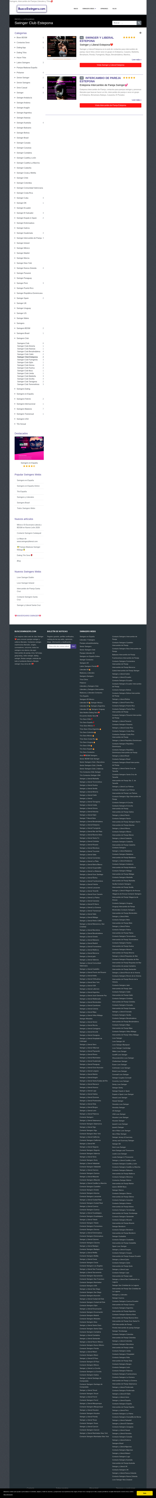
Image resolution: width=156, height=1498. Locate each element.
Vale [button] (144, 1493)
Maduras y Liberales (87, 673)
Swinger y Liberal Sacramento (90, 1272)
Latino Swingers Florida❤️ (89, 666)
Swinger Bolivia (22, 133)
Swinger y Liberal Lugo (88, 1091)
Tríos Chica (84, 679)
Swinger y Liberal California (89, 1137)
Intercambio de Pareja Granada (123, 1008)
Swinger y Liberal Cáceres (89, 1239)
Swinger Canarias (23, 148)
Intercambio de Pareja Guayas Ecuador (126, 1256)
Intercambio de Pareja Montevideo (124, 913)
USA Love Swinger (119, 1114)
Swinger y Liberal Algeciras (122, 1447)
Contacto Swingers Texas (89, 1423)
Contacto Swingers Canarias (122, 1200)
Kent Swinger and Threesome (123, 1150)
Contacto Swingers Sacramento (91, 1276)
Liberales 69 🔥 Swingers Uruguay (92, 709)
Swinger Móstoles (86, 1019)
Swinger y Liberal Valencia (89, 960)
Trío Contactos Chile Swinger (90, 772)
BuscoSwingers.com (31, 8)
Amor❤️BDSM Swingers (88, 755)
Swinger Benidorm (119, 1226)
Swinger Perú (22, 283)
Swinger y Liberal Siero (88, 1044)
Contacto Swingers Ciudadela (123, 1240)
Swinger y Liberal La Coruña (90, 1368)
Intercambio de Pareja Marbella (123, 881)
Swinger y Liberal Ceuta (88, 1259)
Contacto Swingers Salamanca (91, 1124)
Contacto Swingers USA (88, 1286)
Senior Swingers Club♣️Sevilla (91, 765)
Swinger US (21, 313)
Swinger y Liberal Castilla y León (124, 1160)
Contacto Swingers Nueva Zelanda (124, 1476)
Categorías (28, 19)
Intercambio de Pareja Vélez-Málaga (125, 1035)
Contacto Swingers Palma (121, 930)
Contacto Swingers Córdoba (122, 998)
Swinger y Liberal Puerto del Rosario (93, 972)
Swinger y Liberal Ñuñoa (88, 878)
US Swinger (116, 1111)
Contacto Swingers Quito (121, 1263)
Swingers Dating (23, 389)
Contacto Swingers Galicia (89, 1375)
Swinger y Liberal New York (89, 982)
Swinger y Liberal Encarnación (91, 1309)
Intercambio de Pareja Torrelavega (124, 1213)
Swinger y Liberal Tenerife (89, 891)
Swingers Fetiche (23, 399)
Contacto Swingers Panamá (122, 724)
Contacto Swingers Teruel (89, 1393)
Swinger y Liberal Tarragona (90, 802)
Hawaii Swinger (117, 1101)
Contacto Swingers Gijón (89, 1305)
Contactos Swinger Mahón (121, 1180)
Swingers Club (22, 338)
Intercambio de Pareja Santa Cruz (28, 590)
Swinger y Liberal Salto (88, 914)
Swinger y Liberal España (121, 1400)
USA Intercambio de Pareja (122, 1324)
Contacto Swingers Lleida (121, 1351)
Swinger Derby (117, 1088)
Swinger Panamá (23, 273)
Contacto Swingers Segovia (90, 1150)
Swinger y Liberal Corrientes (90, 858)
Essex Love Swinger (119, 1064)
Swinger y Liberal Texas (88, 1420)
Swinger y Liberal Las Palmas (123, 786)
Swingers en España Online (28, 486)
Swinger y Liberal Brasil (120, 756)
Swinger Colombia (24, 183)
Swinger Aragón (23, 108)
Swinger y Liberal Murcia (89, 1025)
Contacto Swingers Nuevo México (92, 1345)
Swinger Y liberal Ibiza (88, 818)
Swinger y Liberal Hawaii (121, 1430)
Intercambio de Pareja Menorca (123, 667)
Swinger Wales (22, 318)
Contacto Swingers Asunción (90, 1295)
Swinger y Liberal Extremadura (91, 1233)
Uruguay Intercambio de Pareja (123, 906)
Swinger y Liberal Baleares (89, 940)
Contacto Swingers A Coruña (122, 802)
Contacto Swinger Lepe (120, 1273)
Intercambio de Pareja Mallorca (123, 1173)
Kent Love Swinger (119, 1147)
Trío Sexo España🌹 (87, 722)
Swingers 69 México (87, 699)
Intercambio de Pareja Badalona (124, 857)
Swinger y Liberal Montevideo (90, 1002)
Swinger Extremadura (25, 223)
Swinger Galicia (23, 228)
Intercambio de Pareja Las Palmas (124, 793)
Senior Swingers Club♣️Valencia (91, 769)
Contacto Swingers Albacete (90, 1180)
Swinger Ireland (22, 243)
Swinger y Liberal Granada (122, 1012)
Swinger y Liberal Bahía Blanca (91, 864)
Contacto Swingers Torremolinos (124, 936)
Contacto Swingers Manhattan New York (94, 1436)
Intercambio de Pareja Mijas (122, 1028)
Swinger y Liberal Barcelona (90, 930)
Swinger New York (24, 263)
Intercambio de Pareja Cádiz (122, 995)
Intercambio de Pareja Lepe (122, 1276)
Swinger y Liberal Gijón (88, 815)
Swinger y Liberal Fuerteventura (91, 881)
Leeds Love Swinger (119, 1154)
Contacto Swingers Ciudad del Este (92, 1302)
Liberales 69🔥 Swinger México (91, 702)
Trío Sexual (21, 424)
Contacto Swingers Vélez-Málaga (124, 1031)
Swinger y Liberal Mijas (88, 1012)
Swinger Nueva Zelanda (26, 268)
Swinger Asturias (23, 118)
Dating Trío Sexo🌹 (25, 555)
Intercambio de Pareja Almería (123, 953)
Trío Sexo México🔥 (87, 736)
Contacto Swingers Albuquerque (91, 1407)
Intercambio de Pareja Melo (122, 923)
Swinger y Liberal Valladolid (89, 1163)
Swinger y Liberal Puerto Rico (123, 702)
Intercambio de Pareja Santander (124, 969)
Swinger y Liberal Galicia (89, 1094)
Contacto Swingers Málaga (122, 871)
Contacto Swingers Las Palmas (123, 790)
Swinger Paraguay (24, 278)
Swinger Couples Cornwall (121, 1078)
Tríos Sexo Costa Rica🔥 (89, 739)
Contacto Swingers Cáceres (90, 1243)
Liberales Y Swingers (87, 640)
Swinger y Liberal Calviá (121, 674)
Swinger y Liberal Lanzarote (90, 888)
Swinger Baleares (23, 128)
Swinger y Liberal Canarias (89, 901)
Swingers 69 (84, 663)
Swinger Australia (23, 123)
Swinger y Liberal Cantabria (90, 1335)
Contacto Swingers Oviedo (89, 1190)
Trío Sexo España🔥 (87, 749)
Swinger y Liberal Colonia (89, 1009)
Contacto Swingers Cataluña (122, 841)
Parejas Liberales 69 (87, 653)
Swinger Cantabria (24, 153)
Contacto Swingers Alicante (122, 1220)
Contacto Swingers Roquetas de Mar (125, 959)
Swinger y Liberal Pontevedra (90, 1101)
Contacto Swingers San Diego (90, 1292)
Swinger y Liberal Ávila (88, 1104)
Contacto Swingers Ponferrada (123, 1390)
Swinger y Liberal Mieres (121, 828)
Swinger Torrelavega (119, 1331)
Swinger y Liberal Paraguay (90, 1064)
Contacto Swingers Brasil (121, 759)
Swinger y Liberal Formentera (90, 946)
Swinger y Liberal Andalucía (122, 861)
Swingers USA (22, 419)
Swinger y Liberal (86, 798)
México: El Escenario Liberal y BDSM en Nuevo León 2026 (29, 526)
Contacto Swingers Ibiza (88, 1322)
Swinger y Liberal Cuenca (89, 1206)
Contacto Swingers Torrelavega (123, 1210)
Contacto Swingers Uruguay (122, 903)
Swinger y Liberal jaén (88, 956)
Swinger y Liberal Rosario (89, 845)
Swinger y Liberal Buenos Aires (91, 835)
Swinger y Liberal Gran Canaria (91, 894)
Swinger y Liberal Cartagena (90, 1028)
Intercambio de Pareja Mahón (123, 1183)
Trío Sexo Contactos (87, 752)
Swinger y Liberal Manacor (89, 1084)
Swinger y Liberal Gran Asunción (91, 1068)
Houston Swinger (118, 1121)
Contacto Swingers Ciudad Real (91, 1203)
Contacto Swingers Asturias (89, 1193)
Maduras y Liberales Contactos (91, 693)
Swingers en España (25, 394)
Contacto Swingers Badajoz (90, 1249)
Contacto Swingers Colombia (122, 1334)
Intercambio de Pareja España (123, 1407)
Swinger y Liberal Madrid (89, 943)
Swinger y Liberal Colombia (122, 1341)
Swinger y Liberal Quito (120, 1259)
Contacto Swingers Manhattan (91, 1282)
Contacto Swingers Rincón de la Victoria (126, 976)
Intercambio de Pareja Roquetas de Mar (126, 963)
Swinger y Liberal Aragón (89, 1077)
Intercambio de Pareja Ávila (122, 1361)
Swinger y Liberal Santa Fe (89, 838)
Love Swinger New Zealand (122, 1480)
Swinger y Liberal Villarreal (89, 1048)
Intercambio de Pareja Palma (122, 933)
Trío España (22, 491)
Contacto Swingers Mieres (121, 832)
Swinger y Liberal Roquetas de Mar (125, 956)
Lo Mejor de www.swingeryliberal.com (27, 540)
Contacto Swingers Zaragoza (122, 1427)
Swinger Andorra (23, 103)
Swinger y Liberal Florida (89, 1417)
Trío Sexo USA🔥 (86, 745)
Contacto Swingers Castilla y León (124, 1164)
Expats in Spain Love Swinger (123, 1094)
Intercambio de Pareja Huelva (123, 946)
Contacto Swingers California (90, 1140)
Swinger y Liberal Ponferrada (122, 1387)
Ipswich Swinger (118, 1127)
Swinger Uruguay (23, 308)
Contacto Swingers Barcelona (123, 1344)
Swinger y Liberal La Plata (89, 861)
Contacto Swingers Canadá (122, 1437)
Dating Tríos (21, 53)
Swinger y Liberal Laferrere (89, 989)
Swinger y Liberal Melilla (88, 1253)
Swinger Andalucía (24, 98)
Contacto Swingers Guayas (122, 1253)
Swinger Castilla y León (26, 158)
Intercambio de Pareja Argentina (124, 1311)
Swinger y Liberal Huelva (89, 785)
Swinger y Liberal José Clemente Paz (93, 995)
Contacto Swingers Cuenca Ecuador (125, 1301)
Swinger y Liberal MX (87, 1143)
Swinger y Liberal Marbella (89, 778)
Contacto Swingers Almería (122, 949)
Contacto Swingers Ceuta (89, 1262)
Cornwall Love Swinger (120, 1074)
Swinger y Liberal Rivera (88, 1054)
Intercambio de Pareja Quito (122, 1266)
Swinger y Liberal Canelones (90, 1005)
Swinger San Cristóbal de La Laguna (125, 1285)
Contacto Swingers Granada (122, 1005)
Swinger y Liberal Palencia (89, 1114)
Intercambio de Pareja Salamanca (124, 1384)
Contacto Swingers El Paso (89, 1362)
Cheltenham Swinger (119, 1061)
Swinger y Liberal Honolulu (122, 1433)
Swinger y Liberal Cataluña (122, 838)
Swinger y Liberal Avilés (88, 976)
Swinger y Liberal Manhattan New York (94, 1433)
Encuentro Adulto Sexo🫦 (89, 716)
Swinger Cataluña (23, 168)
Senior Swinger (22, 78)
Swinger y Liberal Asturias (89, 812)
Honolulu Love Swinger (120, 1104)
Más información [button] (8, 1494)
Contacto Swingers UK (120, 1470)
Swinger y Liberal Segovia (89, 1147)
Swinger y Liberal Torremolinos (91, 782)
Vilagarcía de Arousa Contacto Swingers (126, 894)
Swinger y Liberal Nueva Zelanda (124, 1473)
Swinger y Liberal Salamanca (90, 1120)
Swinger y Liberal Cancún (89, 1426)
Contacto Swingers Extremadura (91, 1236)
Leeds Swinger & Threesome (122, 1157)
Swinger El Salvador (24, 213)
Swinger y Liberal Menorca (89, 953)
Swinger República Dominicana (29, 293)
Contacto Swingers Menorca (122, 1177)
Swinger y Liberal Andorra (121, 1440)
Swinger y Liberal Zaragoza (90, 1035)
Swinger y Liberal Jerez (120, 1397)
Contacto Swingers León (121, 1367)
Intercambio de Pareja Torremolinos (125, 939)
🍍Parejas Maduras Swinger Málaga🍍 (28, 548)
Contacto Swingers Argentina (122, 1308)
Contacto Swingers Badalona (122, 854)
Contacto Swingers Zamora (89, 1173)
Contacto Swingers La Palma (122, 1413)
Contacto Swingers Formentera (91, 1226)
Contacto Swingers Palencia (122, 1371)
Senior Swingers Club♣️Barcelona (92, 762)
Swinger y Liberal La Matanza (90, 871)
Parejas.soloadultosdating (89, 643)
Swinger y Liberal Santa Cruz (29, 605)
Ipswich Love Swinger (120, 1124)
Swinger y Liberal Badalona (122, 851)
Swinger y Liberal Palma (121, 926)
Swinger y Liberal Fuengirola (90, 828)
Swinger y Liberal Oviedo (89, 936)
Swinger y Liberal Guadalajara (91, 1213)
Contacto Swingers (86, 1117)
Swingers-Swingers (87, 676)
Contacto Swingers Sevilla (121, 1015)
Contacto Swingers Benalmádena (124, 1018)
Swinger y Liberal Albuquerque (91, 1403)
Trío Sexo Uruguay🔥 (87, 742)
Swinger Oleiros (118, 1190)
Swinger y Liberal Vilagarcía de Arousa (126, 890)
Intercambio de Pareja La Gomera (124, 1380)
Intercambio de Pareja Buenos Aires (125, 1318)
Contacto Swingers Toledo (89, 1223)
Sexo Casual (21, 88)
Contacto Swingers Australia (122, 1460)
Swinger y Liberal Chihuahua (90, 979)
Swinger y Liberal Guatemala (90, 1061)
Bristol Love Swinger (119, 1071)
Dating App (21, 48)
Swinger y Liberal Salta (88, 854)
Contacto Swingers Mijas (121, 1025)
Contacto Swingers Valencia (90, 1153)
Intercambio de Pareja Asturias (123, 825)
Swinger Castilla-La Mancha (28, 163)
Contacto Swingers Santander (123, 1216)
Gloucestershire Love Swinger (123, 1058)
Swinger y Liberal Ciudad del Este (92, 1299)
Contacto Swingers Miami (89, 1355)
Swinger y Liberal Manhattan (90, 1058)
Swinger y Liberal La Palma (89, 897)
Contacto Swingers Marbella (122, 877)
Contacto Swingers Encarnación (91, 1312)
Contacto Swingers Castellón (90, 1186)
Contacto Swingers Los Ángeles (91, 1266)
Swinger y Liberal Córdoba (89, 841)
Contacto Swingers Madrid (89, 1315)
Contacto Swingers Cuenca (89, 1210)
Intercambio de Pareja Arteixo (123, 1206)
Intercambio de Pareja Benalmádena (125, 1021)
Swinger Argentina (24, 113)
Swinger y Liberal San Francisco (91, 1269)
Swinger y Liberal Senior (88, 1022)
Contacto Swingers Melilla (89, 1256)
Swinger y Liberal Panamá (121, 721)
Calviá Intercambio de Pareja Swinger (125, 670)
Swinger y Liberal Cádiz (88, 795)
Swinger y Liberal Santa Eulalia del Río (94, 1081)
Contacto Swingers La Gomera (123, 1377)
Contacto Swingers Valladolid (90, 1167)
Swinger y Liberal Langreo (89, 1071)
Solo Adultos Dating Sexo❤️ (90, 712)
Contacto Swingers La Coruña (90, 1371)
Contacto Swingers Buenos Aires (124, 1314)
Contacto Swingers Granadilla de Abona (126, 1417)
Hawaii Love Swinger (119, 1097)
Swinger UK (21, 303)
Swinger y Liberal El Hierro (89, 904)
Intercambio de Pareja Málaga (123, 874)
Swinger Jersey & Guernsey (122, 1137)
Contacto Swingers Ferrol (89, 1400)
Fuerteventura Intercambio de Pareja (125, 658)
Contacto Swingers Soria (89, 1160)
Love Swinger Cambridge (121, 1048)
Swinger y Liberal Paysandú (90, 1051)
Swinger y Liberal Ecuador (121, 677)
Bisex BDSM (21, 38)
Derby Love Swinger (119, 1084)
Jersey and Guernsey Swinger (123, 1140)
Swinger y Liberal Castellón (89, 969)
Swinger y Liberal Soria (88, 1157)
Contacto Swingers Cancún (89, 1430)
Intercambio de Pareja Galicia (123, 812)
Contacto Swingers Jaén (121, 985)
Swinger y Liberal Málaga (89, 917)
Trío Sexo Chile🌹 (86, 719)
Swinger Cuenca (118, 1298)
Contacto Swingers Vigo (88, 1130)
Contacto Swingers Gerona (89, 1229)
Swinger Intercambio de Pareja (29, 238)
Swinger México (23, 248)
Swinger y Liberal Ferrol (88, 1397)
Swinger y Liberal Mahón (89, 1074)
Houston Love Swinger (120, 1117)
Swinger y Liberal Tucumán (89, 851)
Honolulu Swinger (118, 1107)
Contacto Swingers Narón (121, 818)
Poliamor (20, 73)
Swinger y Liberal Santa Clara (90, 1325)
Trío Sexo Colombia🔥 (88, 732)
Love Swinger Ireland (25, 583)
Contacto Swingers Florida (89, 1348)
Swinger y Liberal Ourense (89, 1097)
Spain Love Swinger (119, 1246)
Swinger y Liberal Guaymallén (90, 868)
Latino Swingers (23, 63)
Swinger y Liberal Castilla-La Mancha (93, 1183)
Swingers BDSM (23, 328)
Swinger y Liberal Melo (120, 916)
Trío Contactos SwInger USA (90, 775)
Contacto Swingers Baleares (122, 1170)
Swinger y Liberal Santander (90, 1338)
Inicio (76, 8)
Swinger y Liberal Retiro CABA (91, 921)
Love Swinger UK (118, 1041)
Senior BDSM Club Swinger (89, 759)
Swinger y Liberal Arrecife (89, 1032)
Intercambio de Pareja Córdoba (123, 1002)
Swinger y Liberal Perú (120, 1410)
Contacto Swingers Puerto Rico (123, 706)
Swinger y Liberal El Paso (89, 1358)
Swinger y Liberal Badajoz (89, 1246)
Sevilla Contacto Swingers (121, 884)
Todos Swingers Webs (26, 508)
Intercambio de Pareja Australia (123, 1463)
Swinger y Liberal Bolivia (121, 699)
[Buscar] (139, 23)
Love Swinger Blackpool (121, 1045)
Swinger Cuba (22, 198)
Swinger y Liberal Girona (89, 808)
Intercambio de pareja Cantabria (124, 966)
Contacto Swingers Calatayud (29, 533)
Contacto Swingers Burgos (121, 1364)
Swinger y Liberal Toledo (88, 1219)
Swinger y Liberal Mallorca (89, 950)
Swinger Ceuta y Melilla (26, 173)
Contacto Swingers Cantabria (90, 1332)
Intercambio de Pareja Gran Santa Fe (125, 1321)
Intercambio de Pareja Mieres (123, 835)
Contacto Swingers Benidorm (122, 1230)
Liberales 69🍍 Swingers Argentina (92, 706)
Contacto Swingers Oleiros (121, 1193)
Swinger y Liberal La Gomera (90, 907)
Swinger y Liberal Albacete (89, 1177)
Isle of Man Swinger (119, 1134)
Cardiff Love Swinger (119, 1055)
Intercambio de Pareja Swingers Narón (126, 822)
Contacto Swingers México (89, 1365)
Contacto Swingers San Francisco (92, 1279)
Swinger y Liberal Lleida (88, 805)
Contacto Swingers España (122, 1404)
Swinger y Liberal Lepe (120, 1269)
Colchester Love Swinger (121, 1068)
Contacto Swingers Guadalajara (91, 1216)
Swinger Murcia (22, 258)
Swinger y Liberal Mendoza (89, 848)
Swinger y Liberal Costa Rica (122, 728)
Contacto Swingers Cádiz (121, 992)
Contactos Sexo (23, 43)
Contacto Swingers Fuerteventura (124, 1374)
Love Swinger (117, 1038)
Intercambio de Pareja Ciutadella (124, 1243)
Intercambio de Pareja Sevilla (122, 887)
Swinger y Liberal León (88, 1110)
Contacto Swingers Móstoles (90, 1319)
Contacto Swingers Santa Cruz (27, 598)
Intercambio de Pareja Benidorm (124, 1233)
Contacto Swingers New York (90, 1134)
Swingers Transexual (25, 414)
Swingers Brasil (22, 333)
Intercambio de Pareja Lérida (122, 1347)
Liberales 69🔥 (85, 669)
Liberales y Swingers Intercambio (92, 689)
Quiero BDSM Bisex (119, 1187)
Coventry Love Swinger (120, 1081)
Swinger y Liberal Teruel (88, 1390)
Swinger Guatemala (24, 233)
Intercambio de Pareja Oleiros (123, 1197)
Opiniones (104, 8)
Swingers (20, 323)
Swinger (19, 93)
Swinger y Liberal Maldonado (90, 999)
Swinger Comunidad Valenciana (29, 188)
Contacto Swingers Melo (121, 920)
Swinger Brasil (22, 138)
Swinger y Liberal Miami (88, 1352)
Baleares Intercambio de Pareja (123, 655)
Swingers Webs (88, 8)
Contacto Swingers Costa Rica (123, 731)
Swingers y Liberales (25, 497)
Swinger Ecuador (23, 208)
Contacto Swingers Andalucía (122, 864)
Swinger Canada (23, 143)
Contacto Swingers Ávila (121, 1357)
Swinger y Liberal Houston (89, 1410)
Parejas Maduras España (26, 68)
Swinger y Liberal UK (119, 1466)
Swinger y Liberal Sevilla (88, 788)
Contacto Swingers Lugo (121, 1456)
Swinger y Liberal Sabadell (121, 1420)
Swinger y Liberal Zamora (89, 1170)
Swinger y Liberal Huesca (89, 1087)
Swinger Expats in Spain (26, 218)
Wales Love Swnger (119, 1051)
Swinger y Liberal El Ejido (121, 1394)
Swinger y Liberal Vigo (88, 1127)
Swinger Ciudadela (119, 1236)
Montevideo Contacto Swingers (123, 910)
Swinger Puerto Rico (24, 288)
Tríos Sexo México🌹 (87, 726)
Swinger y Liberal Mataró (121, 1453)
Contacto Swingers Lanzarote (90, 1196)
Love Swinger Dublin (25, 577)
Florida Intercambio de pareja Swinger (126, 1328)
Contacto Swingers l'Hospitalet (123, 1354)
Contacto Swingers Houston (90, 1413)
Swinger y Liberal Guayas (121, 1249)
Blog (114, 8)
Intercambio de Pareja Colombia (124, 1338)
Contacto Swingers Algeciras (122, 1450)
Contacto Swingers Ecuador (122, 680)
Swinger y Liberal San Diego (90, 1289)
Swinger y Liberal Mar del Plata (91, 831)
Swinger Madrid (22, 253)
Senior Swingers (23, 83)
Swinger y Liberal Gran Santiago (91, 874)
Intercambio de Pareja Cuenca (123, 1304)
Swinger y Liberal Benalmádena (91, 821)
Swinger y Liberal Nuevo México (91, 1342)
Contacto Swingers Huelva (121, 943)
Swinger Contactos (86, 660)
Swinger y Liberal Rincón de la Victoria (126, 972)
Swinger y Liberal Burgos (89, 1107)
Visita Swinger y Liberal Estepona (110, 65)
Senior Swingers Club (87, 650)
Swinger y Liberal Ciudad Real (91, 1200)
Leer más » (136, 60)
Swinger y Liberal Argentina (89, 992)
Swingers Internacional (25, 404)
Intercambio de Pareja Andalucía (124, 867)
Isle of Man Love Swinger (121, 1131)
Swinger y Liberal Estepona (89, 825)
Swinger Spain (22, 298)
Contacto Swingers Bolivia (121, 690)
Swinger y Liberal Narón (121, 815)
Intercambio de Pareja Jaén (122, 988)
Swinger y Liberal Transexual (90, 911)
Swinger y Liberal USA (88, 985)
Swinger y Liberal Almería (89, 792)
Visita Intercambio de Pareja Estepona (110, 105)
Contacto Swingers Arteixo (121, 1203)
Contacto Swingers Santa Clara (91, 1329)
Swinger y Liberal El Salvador (122, 1423)
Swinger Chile (22, 178)
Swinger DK (21, 203)
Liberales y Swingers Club (89, 686)
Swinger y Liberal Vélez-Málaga (91, 1015)
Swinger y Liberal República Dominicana (126, 740)
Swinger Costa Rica (24, 193)
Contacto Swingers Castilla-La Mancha (126, 1167)
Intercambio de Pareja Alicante (123, 1223)
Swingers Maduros (24, 409)
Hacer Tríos (21, 58)
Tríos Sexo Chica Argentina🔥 (90, 729)
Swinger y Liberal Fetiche (89, 884)
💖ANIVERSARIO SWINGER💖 (28, 616)
